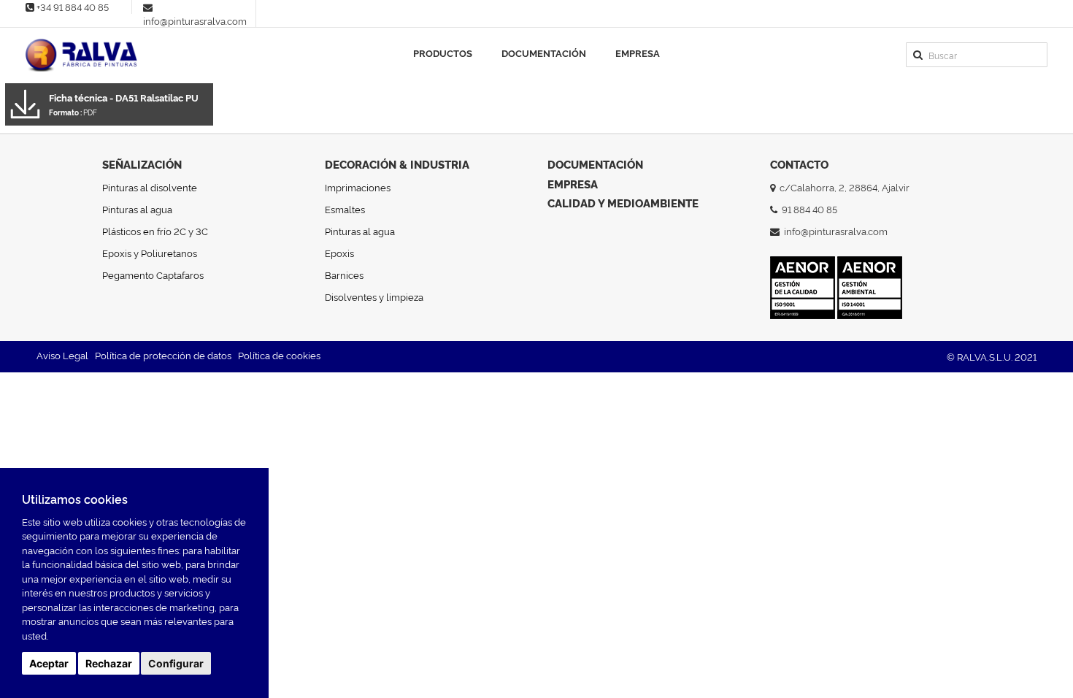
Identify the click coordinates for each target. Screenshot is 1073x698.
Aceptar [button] (49, 663)
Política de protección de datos (163, 354)
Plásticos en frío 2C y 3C (155, 230)
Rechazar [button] (108, 663)
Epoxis (339, 252)
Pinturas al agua (137, 208)
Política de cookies (279, 354)
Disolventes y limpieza (374, 296)
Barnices (344, 274)
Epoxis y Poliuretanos (149, 252)
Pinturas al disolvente (149, 186)
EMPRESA (572, 183)
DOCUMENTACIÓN (595, 164)
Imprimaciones (358, 186)
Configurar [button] (176, 663)
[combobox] (976, 54)
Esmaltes (345, 208)
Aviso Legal (62, 354)
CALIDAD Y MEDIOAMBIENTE (623, 202)
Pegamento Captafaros (153, 274)
